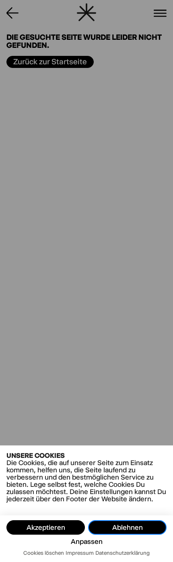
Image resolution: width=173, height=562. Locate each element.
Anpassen (87, 541)
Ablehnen (127, 527)
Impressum (80, 553)
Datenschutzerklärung (122, 553)
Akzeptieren (46, 527)
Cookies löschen (43, 553)
